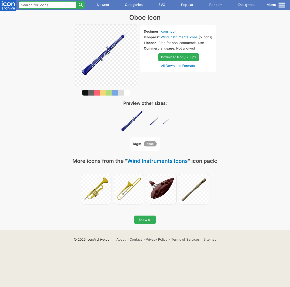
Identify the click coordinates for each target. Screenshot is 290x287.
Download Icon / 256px (178, 57)
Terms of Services (185, 239)
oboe (150, 144)
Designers (246, 5)
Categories (134, 5)
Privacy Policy (156, 239)
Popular (187, 5)
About (121, 239)
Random (216, 5)
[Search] (80, 5)
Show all (145, 220)
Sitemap (210, 239)
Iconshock (168, 31)
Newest (103, 5)
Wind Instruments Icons (179, 37)
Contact (136, 239)
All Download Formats (178, 66)
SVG (161, 5)
